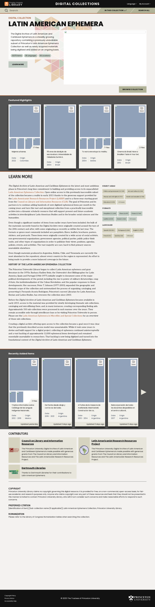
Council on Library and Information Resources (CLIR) (42, 202)
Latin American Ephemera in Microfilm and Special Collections (52, 316)
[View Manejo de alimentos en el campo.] (105, 57)
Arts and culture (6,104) (135, 191)
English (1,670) (138, 230)
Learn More (18, 64)
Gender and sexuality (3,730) (135, 197)
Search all (144, 10)
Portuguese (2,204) (124, 230)
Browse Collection (133, 89)
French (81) (107, 236)
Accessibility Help (10, 601)
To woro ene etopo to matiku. (94, 151)
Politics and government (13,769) (114, 191)
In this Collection (114, 10)
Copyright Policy (10, 596)
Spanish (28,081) (109, 230)
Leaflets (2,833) (108, 219)
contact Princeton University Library (46, 497)
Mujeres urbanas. (19, 151)
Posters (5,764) (136, 213)
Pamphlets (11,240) (110, 213)
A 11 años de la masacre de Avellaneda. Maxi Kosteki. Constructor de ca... (89, 408)
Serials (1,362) (121, 219)
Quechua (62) (119, 236)
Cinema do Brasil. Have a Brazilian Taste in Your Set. (128, 153)
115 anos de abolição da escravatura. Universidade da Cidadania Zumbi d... (59, 154)
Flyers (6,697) (124, 213)
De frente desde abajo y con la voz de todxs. (55, 406)
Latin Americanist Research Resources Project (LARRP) (38, 198)
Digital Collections (77, 4)
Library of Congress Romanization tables (44, 517)
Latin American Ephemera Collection (26, 192)
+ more (121, 202)
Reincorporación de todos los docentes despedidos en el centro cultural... (123, 408)
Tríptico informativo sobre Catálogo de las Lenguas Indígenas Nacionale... (23, 408)
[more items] (143, 392)
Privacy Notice (9, 598)
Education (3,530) (109, 202)
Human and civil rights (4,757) (113, 197)
